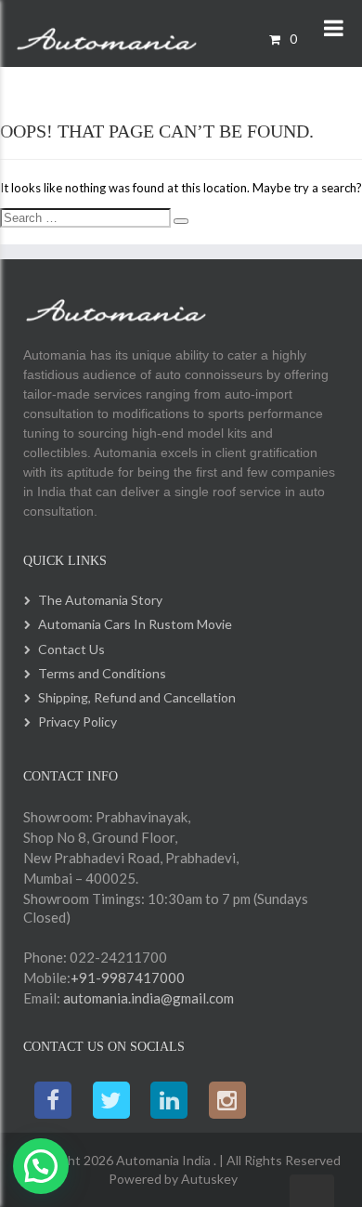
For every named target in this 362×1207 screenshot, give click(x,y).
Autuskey (208, 1179)
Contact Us (71, 649)
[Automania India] (107, 35)
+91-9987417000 (128, 977)
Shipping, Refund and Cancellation (137, 697)
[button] (41, 1166)
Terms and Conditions (102, 673)
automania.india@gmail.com (147, 998)
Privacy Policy (77, 721)
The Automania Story (100, 600)
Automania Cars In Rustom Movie (135, 624)
